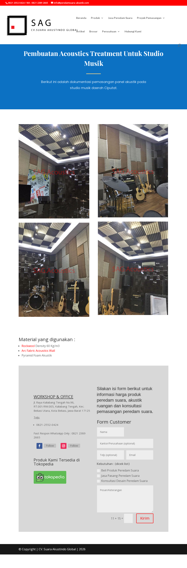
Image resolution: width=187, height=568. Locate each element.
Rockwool (28, 346)
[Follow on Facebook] (39, 446)
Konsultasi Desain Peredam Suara (124, 481)
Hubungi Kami (133, 31)
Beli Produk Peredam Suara (120, 470)
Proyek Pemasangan (149, 18)
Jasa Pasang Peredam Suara (120, 476)
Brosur (93, 31)
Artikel (80, 31)
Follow (50, 445)
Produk (95, 18)
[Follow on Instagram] (63, 446)
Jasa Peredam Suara (120, 18)
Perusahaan (109, 31)
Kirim (144, 518)
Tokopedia (44, 464)
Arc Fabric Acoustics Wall (38, 351)
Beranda (81, 18)
